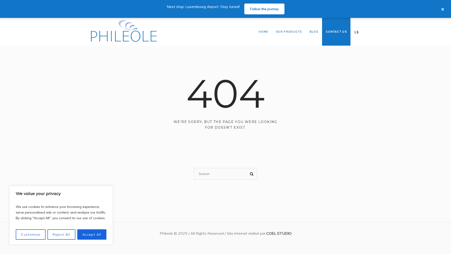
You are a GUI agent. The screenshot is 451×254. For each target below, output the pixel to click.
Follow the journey (264, 9)
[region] (61, 215)
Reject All (61, 234)
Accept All (91, 234)
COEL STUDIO (279, 233)
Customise (30, 234)
